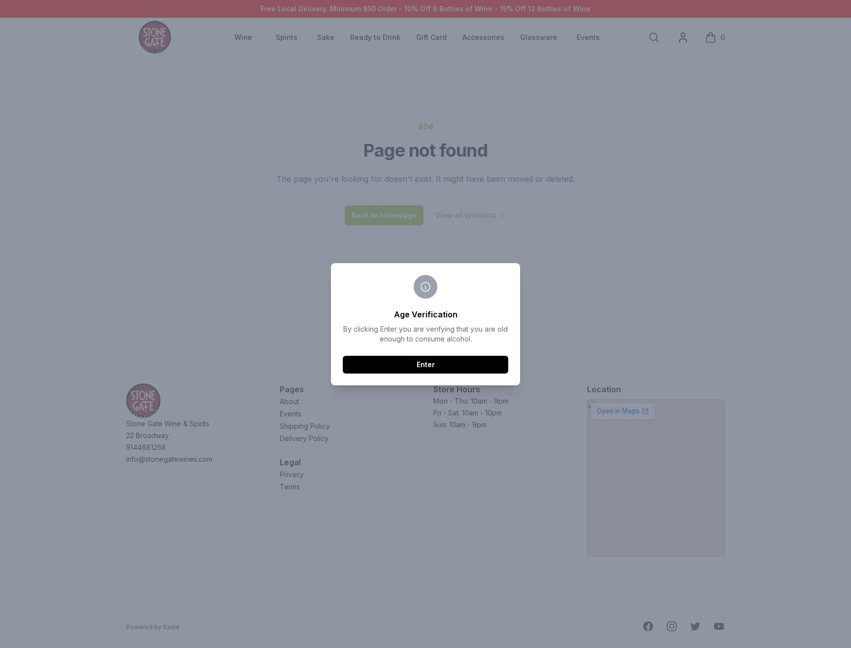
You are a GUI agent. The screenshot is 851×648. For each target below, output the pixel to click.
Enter (426, 364)
